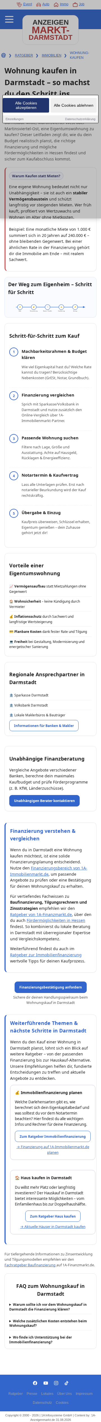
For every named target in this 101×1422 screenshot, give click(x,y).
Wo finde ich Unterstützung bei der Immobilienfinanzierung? (40, 1339)
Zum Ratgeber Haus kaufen (53, 1216)
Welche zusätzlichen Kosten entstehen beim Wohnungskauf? (48, 1323)
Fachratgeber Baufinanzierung (30, 1265)
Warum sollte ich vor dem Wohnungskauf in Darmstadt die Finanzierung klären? (48, 1306)
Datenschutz (42, 1403)
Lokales (47, 1394)
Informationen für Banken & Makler (44, 725)
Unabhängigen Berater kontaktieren (44, 800)
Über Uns (64, 1394)
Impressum (84, 1394)
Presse (32, 1394)
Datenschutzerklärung (80, 119)
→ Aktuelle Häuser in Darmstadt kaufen (53, 1226)
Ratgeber (15, 1394)
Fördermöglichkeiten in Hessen (56, 920)
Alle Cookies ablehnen (73, 105)
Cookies (62, 1403)
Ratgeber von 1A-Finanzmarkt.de (41, 914)
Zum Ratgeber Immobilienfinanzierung (53, 1136)
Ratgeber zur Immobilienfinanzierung (46, 954)
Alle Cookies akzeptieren (26, 105)
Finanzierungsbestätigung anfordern (50, 987)
